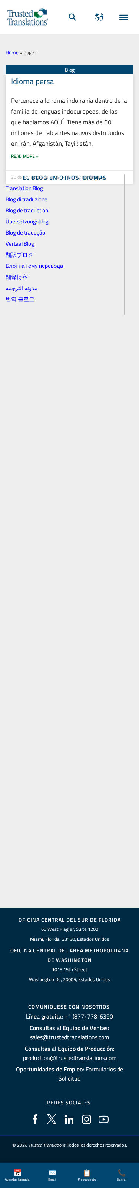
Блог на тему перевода (34, 266)
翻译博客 (17, 277)
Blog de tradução (25, 232)
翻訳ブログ (19, 254)
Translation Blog (24, 188)
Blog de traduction (27, 210)
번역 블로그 (20, 299)
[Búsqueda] (72, 17)
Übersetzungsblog (27, 221)
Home (12, 52)
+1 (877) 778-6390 (88, 1016)
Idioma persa (32, 81)
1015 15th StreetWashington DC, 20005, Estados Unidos (69, 974)
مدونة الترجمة (21, 288)
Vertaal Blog (20, 243)
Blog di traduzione (26, 199)
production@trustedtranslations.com (69, 1057)
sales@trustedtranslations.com (69, 1037)
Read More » (25, 155)
